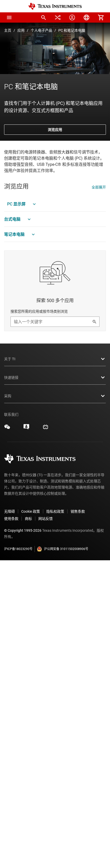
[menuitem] (43, 17)
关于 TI (9, 359)
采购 (7, 396)
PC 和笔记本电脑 (71, 30)
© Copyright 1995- (22, 530)
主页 (7, 30)
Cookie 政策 (30, 511)
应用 (21, 30)
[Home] (55, 6)
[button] (9, 17)
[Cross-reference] (58, 17)
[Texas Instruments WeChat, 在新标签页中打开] (7, 429)
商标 (28, 519)
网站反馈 (45, 519)
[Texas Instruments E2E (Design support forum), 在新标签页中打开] (26, 429)
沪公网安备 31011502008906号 (66, 549)
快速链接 (11, 377)
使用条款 (11, 519)
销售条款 (78, 511)
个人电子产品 (41, 30)
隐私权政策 (55, 511)
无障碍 (9, 511)
